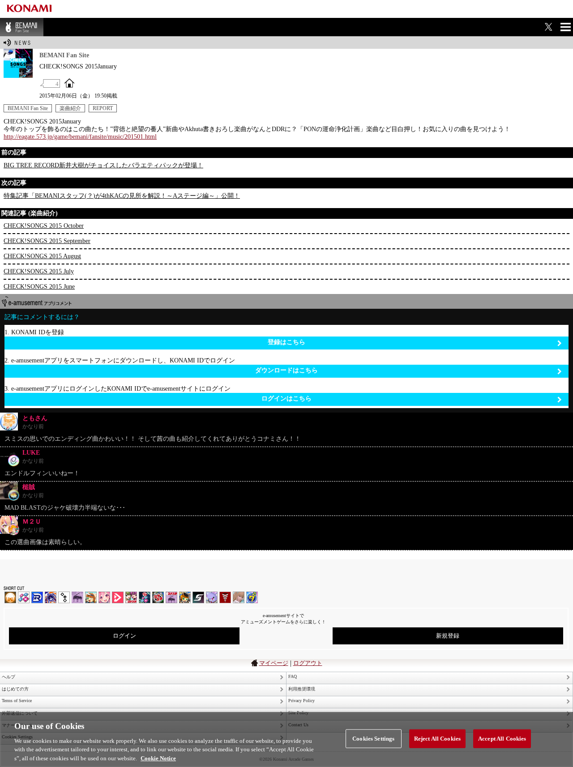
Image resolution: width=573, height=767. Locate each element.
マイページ (273, 663)
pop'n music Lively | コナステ (185, 597)
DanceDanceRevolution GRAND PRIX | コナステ (144, 597)
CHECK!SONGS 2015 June (39, 286)
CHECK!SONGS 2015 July (39, 271)
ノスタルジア (77, 597)
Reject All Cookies (437, 738)
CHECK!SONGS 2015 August (42, 256)
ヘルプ (8, 676)
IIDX (10, 597)
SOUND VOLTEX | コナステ (198, 597)
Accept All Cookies (502, 738)
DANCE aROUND (118, 597)
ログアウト (307, 663)
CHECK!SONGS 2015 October (44, 225)
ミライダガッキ (252, 597)
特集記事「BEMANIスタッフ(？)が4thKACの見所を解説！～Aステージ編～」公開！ (122, 195)
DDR (24, 597)
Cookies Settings (373, 738)
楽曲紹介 (70, 108)
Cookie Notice (158, 757)
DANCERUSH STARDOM (37, 597)
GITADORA (50, 597)
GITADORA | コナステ (158, 597)
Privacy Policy (301, 700)
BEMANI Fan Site (21, 27)
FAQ (292, 676)
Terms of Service (17, 700)
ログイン (124, 635)
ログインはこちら (286, 398)
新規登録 (447, 635)
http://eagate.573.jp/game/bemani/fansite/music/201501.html (80, 136)
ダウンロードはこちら (286, 370)
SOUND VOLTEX (104, 597)
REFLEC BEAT (212, 597)
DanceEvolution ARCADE (238, 597)
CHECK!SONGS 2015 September (47, 241)
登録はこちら (286, 342)
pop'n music (91, 597)
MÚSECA (225, 597)
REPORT (103, 108)
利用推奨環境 (301, 688)
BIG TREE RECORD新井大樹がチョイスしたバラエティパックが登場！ (103, 165)
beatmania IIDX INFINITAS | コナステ (131, 597)
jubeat (64, 597)
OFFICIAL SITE (69, 83)
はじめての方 (15, 688)
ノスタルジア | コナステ (171, 597)
